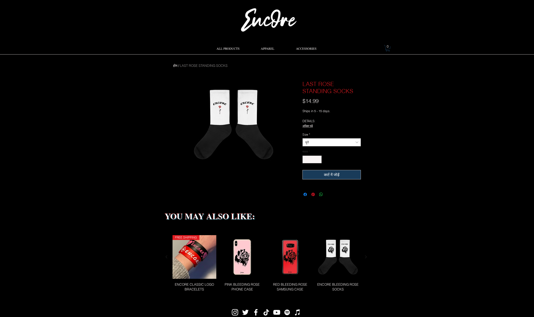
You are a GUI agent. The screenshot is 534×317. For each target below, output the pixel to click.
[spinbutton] (312, 159)
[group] (266, 266)
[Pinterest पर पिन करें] (313, 194)
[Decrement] (305, 159)
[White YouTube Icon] (276, 312)
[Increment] (318, 159)
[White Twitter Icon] (245, 312)
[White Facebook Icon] (256, 312)
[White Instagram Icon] (235, 312)
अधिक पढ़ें (307, 126)
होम (175, 65)
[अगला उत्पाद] (365, 256)
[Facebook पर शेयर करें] (305, 194)
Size (306, 134)
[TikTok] (266, 312)
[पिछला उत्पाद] (166, 256)
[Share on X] (328, 194)
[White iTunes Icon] (297, 312)
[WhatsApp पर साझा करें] (321, 194)
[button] (388, 48)
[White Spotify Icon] (287, 312)
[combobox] (331, 142)
